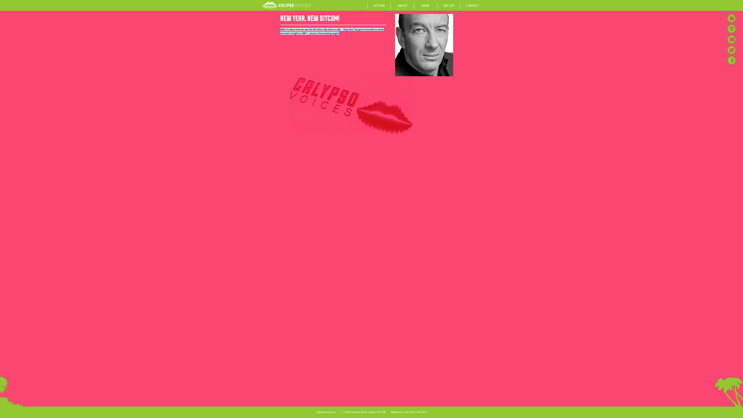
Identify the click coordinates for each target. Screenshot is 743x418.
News (426, 5)
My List (449, 5)
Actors (379, 5)
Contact (472, 5)
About (402, 5)
